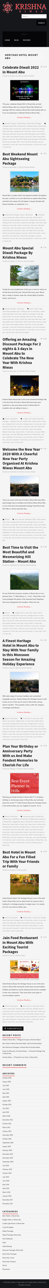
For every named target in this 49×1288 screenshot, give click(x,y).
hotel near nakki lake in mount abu (21, 729)
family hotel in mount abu (30, 129)
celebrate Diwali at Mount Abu (36, 126)
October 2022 (7, 1104)
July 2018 (6, 1177)
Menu (24, 34)
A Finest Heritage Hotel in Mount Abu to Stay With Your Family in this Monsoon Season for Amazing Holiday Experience (21, 652)
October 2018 (7, 1173)
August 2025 (7, 1082)
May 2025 (6, 1093)
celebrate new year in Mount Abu (20, 421)
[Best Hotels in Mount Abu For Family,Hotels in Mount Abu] (25, 7)
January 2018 (7, 1196)
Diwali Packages (10, 123)
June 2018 (6, 1181)
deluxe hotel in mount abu (23, 217)
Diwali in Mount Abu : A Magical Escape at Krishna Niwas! (22, 1040)
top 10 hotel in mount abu (20, 538)
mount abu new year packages (26, 530)
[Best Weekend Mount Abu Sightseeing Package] (24, 181)
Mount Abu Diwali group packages (27, 139)
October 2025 (7, 1078)
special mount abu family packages (17, 332)
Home (7, 40)
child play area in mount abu (12, 129)
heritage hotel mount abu (37, 220)
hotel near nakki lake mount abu (13, 134)
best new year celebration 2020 (25, 519)
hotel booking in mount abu (15, 726)
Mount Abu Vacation (9, 1261)
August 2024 (7, 1101)
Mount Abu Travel (8, 1258)
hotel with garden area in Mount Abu (22, 228)
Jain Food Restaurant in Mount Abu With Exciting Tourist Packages (20, 944)
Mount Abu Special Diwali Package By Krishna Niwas (18, 253)
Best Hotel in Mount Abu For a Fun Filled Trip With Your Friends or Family (21, 859)
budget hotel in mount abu (23, 613)
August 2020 (7, 1146)
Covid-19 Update (8, 1227)
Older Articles (14, 1028)
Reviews (26, 40)
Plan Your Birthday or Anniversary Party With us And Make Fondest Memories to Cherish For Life (20, 755)
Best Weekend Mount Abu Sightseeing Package (20, 159)
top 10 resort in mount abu (19, 739)
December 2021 (8, 1120)
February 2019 (7, 1169)
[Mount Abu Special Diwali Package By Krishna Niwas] (24, 275)
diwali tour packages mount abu (32, 314)
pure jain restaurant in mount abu (17, 440)
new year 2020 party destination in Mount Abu (25, 434)
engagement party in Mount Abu (22, 822)
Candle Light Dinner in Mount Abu (13, 1223)
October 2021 (7, 1124)
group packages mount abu (19, 220)
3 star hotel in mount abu (31, 718)
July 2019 (6, 1165)
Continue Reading (24, 117)
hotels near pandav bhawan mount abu (15, 233)
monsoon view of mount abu (27, 628)
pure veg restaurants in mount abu (30, 144)
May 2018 (6, 1184)
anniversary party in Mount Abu (33, 816)
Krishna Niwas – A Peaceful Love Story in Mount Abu (20, 1057)
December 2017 (8, 1200)
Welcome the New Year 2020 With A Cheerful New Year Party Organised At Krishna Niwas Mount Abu (21, 458)
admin (25, 870)
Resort (22, 215)
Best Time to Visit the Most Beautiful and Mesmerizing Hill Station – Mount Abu (20, 554)
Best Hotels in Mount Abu (11, 1216)
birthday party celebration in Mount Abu (15, 819)
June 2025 (6, 1089)
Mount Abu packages (28, 236)
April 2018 (6, 1188)
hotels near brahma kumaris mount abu (19, 137)
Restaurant (29, 215)
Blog (16, 40)
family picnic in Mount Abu (36, 824)
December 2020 (8, 1135)
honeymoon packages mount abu (31, 223)
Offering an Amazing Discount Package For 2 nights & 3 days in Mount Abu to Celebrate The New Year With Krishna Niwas (22, 353)
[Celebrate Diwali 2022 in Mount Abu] (24, 90)
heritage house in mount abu (32, 424)
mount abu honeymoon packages (21, 327)
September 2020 (8, 1143)
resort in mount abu (16, 442)
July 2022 (6, 1108)
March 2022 (6, 1116)
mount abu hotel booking (29, 142)
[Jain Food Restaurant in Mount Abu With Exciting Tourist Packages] (24, 970)
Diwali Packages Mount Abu (12, 1235)
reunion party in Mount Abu (34, 840)
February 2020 (7, 1150)
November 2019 (8, 1158)
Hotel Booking (21, 123)
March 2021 (6, 1127)
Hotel (4, 1242)
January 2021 (7, 1131)
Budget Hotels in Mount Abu (12, 1220)
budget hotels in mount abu (25, 721)
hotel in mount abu (38, 131)
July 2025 (6, 1085)
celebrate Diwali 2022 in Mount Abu (14, 126)
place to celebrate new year (29, 532)
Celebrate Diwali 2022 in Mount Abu (21, 69)
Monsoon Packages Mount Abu (13, 1250)
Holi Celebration (8, 1239)
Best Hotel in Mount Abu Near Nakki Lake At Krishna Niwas (22, 1043)
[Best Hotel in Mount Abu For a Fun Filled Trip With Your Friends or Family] (24, 884)
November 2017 (8, 1204)
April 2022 (6, 1112)
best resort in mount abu (31, 1006)
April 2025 (6, 1097)
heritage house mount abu (22, 131)
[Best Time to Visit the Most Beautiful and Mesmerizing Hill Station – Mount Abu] (24, 579)
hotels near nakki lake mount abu (32, 230)
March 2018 (6, 1192)
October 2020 (7, 1139)
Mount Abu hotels (34, 233)
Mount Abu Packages (34, 123)
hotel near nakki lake (35, 319)
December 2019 (8, 1154)
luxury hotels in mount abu (24, 432)
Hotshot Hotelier (29, 76)
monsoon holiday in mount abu (13, 626)
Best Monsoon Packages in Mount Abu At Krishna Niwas (22, 1047)
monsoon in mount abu (31, 626)
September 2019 (8, 1162)
